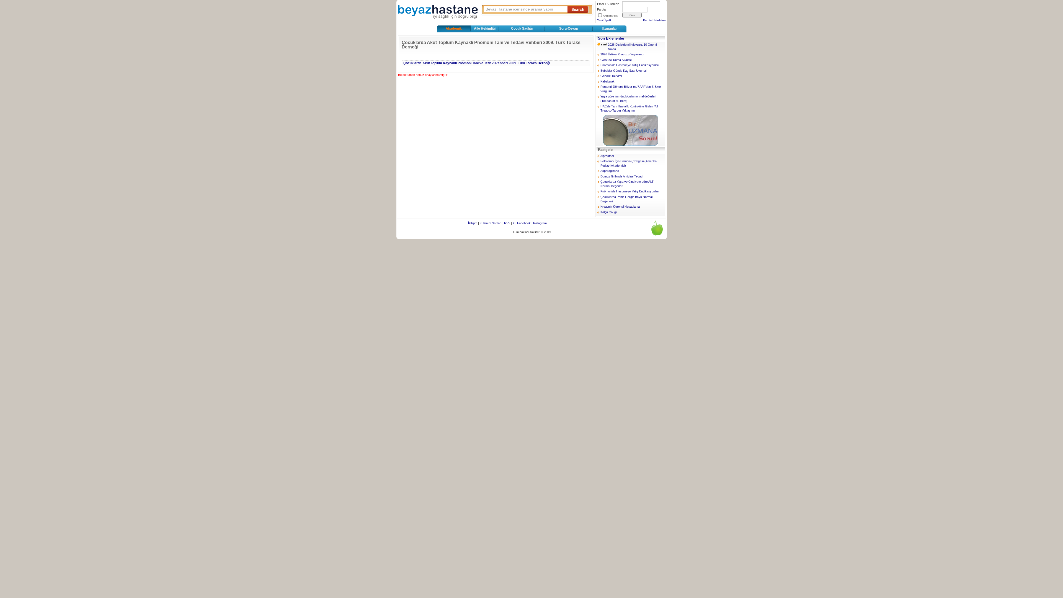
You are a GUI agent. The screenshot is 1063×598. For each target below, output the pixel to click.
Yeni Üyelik (604, 20)
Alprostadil (607, 156)
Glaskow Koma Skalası (616, 59)
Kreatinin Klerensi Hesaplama (620, 206)
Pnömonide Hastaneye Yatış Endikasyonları (629, 65)
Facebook (524, 223)
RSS (507, 223)
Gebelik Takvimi (611, 76)
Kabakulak (607, 81)
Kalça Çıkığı (608, 212)
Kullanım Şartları (491, 223)
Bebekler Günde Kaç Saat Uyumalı (623, 70)
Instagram (540, 223)
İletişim (472, 223)
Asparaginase (609, 170)
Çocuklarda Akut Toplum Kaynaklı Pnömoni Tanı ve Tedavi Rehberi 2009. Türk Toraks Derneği (476, 63)
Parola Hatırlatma (654, 20)
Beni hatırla (610, 15)
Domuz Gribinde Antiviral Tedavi (621, 176)
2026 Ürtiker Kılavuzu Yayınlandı (622, 54)
